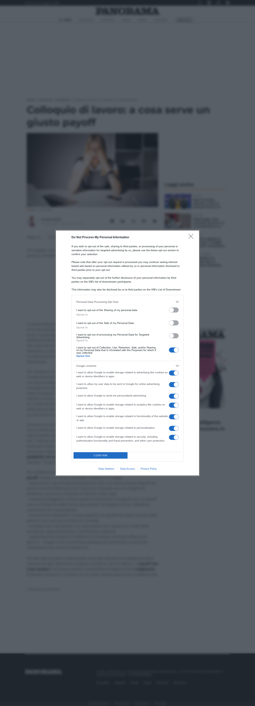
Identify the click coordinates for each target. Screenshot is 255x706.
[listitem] (127, 302)
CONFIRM (101, 455)
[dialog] (127, 353)
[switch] (174, 310)
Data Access (127, 468)
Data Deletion (106, 468)
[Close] (192, 237)
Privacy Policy (149, 468)
